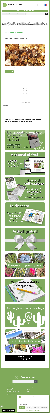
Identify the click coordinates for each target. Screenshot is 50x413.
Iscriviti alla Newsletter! (8, 410)
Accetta (21, 407)
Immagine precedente (9, 32)
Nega (28, 407)
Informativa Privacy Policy (35, 410)
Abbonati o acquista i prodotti (25, 11)
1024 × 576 (15, 78)
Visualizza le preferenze (40, 407)
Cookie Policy (28, 410)
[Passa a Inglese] (46, 5)
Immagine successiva (19, 32)
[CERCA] (46, 14)
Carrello (8, 14)
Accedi (18, 14)
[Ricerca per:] (35, 14)
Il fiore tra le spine (15, 4)
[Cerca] (36, 381)
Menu (40, 5)
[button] (47, 397)
